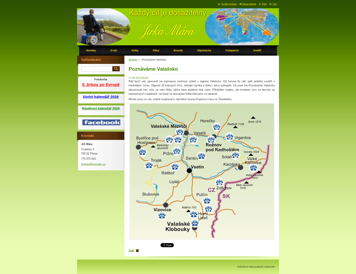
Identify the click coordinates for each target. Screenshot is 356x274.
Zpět (131, 250)
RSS (264, 4)
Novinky (133, 60)
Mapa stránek (249, 4)
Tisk (274, 4)
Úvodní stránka (229, 4)
